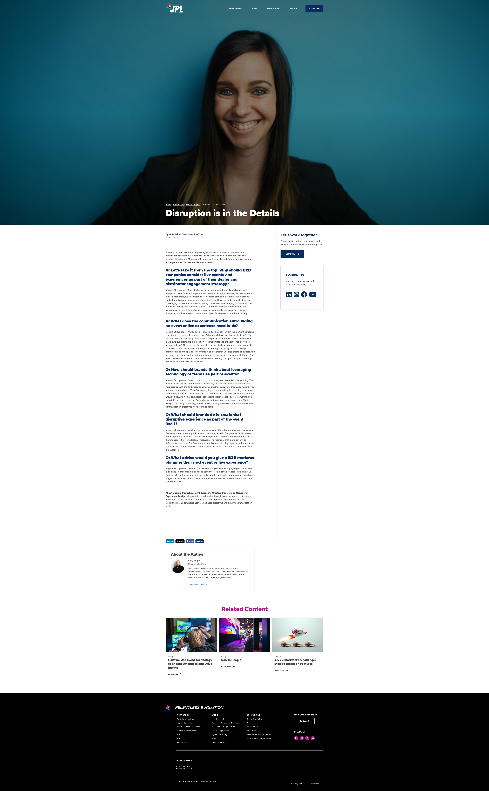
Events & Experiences (187, 731)
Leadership (252, 731)
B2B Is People (231, 660)
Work (254, 8)
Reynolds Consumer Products (226, 723)
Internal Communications (188, 727)
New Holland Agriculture (223, 727)
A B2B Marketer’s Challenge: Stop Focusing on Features (295, 662)
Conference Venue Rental (259, 739)
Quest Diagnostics (220, 731)
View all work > (219, 742)
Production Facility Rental (259, 735)
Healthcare (182, 742)
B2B (179, 735)
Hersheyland (218, 719)
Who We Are (273, 8)
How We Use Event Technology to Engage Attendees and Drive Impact (190, 664)
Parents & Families (185, 719)
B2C (179, 739)
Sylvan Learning (219, 735)
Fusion (293, 8)
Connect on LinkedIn (197, 584)
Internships (252, 727)
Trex (214, 739)
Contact (313, 8)
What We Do (235, 8)
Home (168, 204)
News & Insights (193, 204)
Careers (251, 723)
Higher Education (185, 723)
